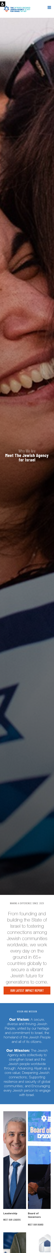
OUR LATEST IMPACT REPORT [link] (27, 990)
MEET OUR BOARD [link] (36, 1225)
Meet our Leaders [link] (12, 1220)
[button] (49, 7)
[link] (14, 1160)
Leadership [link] (10, 1213)
